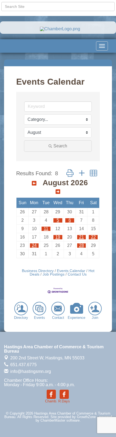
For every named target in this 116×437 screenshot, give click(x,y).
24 (34, 245)
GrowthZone (86, 417)
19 (57, 237)
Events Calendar (71, 271)
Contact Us (77, 274)
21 (81, 237)
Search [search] (60, 146)
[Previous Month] (34, 183)
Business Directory (38, 271)
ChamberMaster (52, 420)
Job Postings (53, 274)
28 (81, 245)
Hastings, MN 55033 (47, 358)
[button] (70, 173)
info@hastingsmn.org (30, 371)
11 (46, 228)
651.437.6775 (23, 364)
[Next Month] (57, 192)
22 (93, 237)
